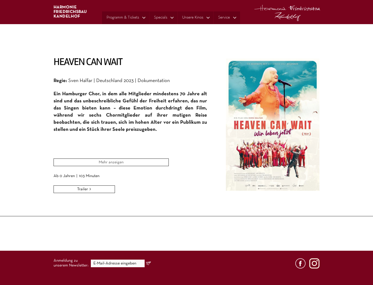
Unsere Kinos (192, 17)
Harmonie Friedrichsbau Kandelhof (70, 11)
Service (224, 17)
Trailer (83, 189)
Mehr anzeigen (111, 162)
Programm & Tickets (123, 17)
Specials (160, 17)
